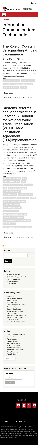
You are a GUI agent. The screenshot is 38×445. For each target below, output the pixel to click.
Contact (5, 421)
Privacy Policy (21, 421)
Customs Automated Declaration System (17, 220)
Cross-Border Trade (25, 195)
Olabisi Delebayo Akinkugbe (17, 277)
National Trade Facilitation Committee (16, 198)
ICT (5, 188)
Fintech (23, 87)
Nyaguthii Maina (12, 341)
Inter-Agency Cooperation (17, 188)
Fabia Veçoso (12, 339)
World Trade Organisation (12, 178)
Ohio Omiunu (11, 283)
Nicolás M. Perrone (14, 320)
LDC (23, 181)
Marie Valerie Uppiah (14, 298)
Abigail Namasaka (13, 352)
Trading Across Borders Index (13, 217)
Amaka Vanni (11, 296)
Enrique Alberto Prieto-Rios (16, 335)
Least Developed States (11, 181)
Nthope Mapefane (13, 279)
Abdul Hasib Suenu (13, 348)
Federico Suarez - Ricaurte (16, 315)
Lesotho (28, 227)
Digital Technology (28, 81)
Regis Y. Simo (12, 300)
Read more (8, 93)
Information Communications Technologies (18, 84)
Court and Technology (11, 87)
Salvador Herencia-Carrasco (17, 322)
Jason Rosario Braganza (15, 311)
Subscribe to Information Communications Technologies (3, 246)
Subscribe (9, 373)
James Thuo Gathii (13, 275)
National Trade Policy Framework (14, 201)
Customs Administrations (12, 191)
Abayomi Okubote (13, 345)
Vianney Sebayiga (13, 343)
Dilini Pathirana (12, 313)
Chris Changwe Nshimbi (15, 305)
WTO (24, 178)
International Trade (10, 195)
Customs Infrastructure (11, 204)
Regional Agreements (11, 211)
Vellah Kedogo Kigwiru (15, 317)
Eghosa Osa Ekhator (14, 309)
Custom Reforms (9, 224)
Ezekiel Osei (11, 337)
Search (8, 261)
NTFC (33, 198)
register (15, 97)
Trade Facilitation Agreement (13, 227)
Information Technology (11, 81)
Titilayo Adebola (12, 281)
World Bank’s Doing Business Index (15, 214)
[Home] (18, 9)
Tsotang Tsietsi (12, 303)
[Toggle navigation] (4, 14)
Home (6, 20)
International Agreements (12, 208)
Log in (33, 3)
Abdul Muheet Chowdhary (16, 350)
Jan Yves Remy (12, 307)
